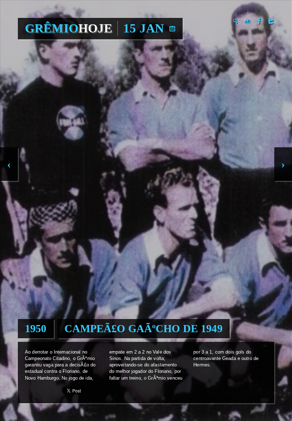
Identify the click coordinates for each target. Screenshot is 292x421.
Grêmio (68, 28)
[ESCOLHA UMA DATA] (172, 28)
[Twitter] (271, 21)
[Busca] (236, 21)
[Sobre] (247, 21)
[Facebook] (259, 21)
